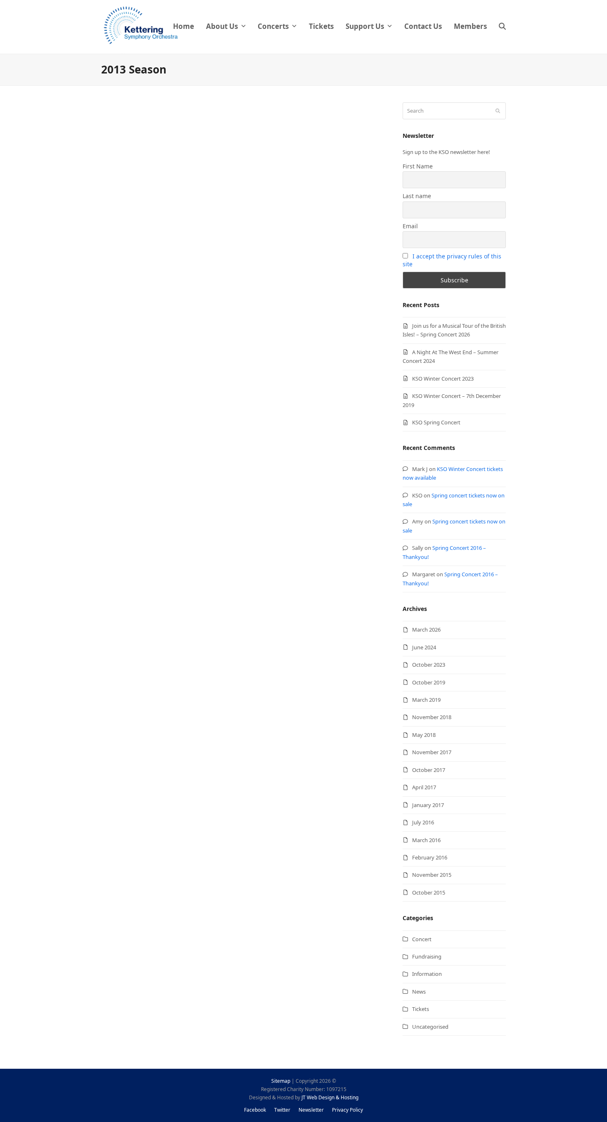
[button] (502, 27)
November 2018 (431, 717)
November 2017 (431, 752)
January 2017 (428, 805)
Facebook (255, 1109)
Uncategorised (430, 1026)
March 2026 (426, 629)
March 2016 (426, 840)
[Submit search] (498, 111)
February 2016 (429, 857)
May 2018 (424, 735)
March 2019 (426, 699)
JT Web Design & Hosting (329, 1097)
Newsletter (311, 1109)
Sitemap (280, 1080)
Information (427, 974)
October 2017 (428, 770)
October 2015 (428, 892)
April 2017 (424, 787)
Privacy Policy (347, 1109)
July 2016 (423, 822)
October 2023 (428, 664)
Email (410, 226)
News (419, 991)
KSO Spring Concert (436, 422)
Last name (417, 196)
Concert (422, 939)
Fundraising (426, 956)
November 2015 (431, 874)
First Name (418, 166)
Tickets (420, 1009)
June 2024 (424, 647)
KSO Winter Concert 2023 (443, 378)
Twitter (282, 1109)
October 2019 (428, 682)
